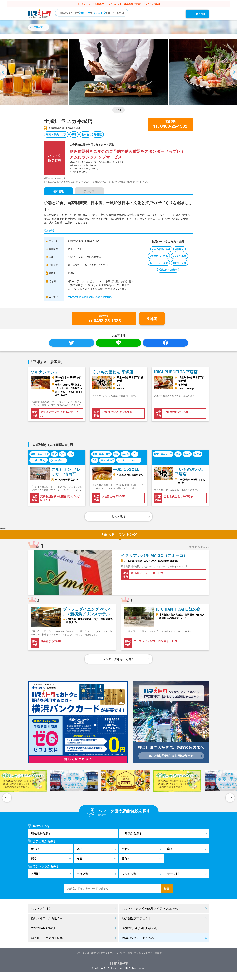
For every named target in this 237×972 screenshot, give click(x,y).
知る (70, 454)
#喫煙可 (179, 249)
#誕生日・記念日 (168, 269)
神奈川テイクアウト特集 (47, 938)
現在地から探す (41, 833)
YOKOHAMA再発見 (43, 928)
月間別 (35, 874)
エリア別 (82, 874)
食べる (85, 134)
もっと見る (118, 516)
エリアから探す (132, 833)
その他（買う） (38, 460)
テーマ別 (173, 874)
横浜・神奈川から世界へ (47, 918)
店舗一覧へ (39, 27)
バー (134, 454)
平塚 (74, 134)
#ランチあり (179, 256)
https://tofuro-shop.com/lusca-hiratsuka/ (90, 297)
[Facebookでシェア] (165, 343)
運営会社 (159, 952)
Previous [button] (4, 72)
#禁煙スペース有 (159, 256)
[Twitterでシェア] (71, 343)
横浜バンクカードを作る (138, 938)
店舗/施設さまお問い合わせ (140, 928)
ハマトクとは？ (41, 908)
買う (62, 454)
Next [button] (233, 72)
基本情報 (58, 191)
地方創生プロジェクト (136, 918)
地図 (153, 318)
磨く (170, 849)
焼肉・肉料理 (107, 460)
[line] (118, 343)
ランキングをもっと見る (118, 659)
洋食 (94, 460)
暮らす (126, 858)
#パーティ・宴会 (159, 263)
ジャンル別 (129, 874)
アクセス (89, 191)
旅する (126, 849)
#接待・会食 (179, 263)
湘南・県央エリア (56, 134)
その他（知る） (58, 460)
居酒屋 (98, 134)
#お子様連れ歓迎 (161, 249)
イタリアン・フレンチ (129, 460)
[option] (118, 72)
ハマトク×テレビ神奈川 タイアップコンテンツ (152, 908)
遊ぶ (79, 849)
